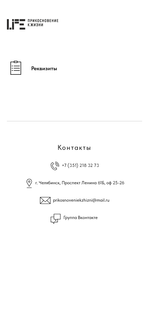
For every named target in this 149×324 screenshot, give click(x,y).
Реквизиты (44, 68)
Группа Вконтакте (80, 217)
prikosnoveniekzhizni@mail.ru (81, 200)
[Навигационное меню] (138, 24)
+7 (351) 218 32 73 (80, 165)
